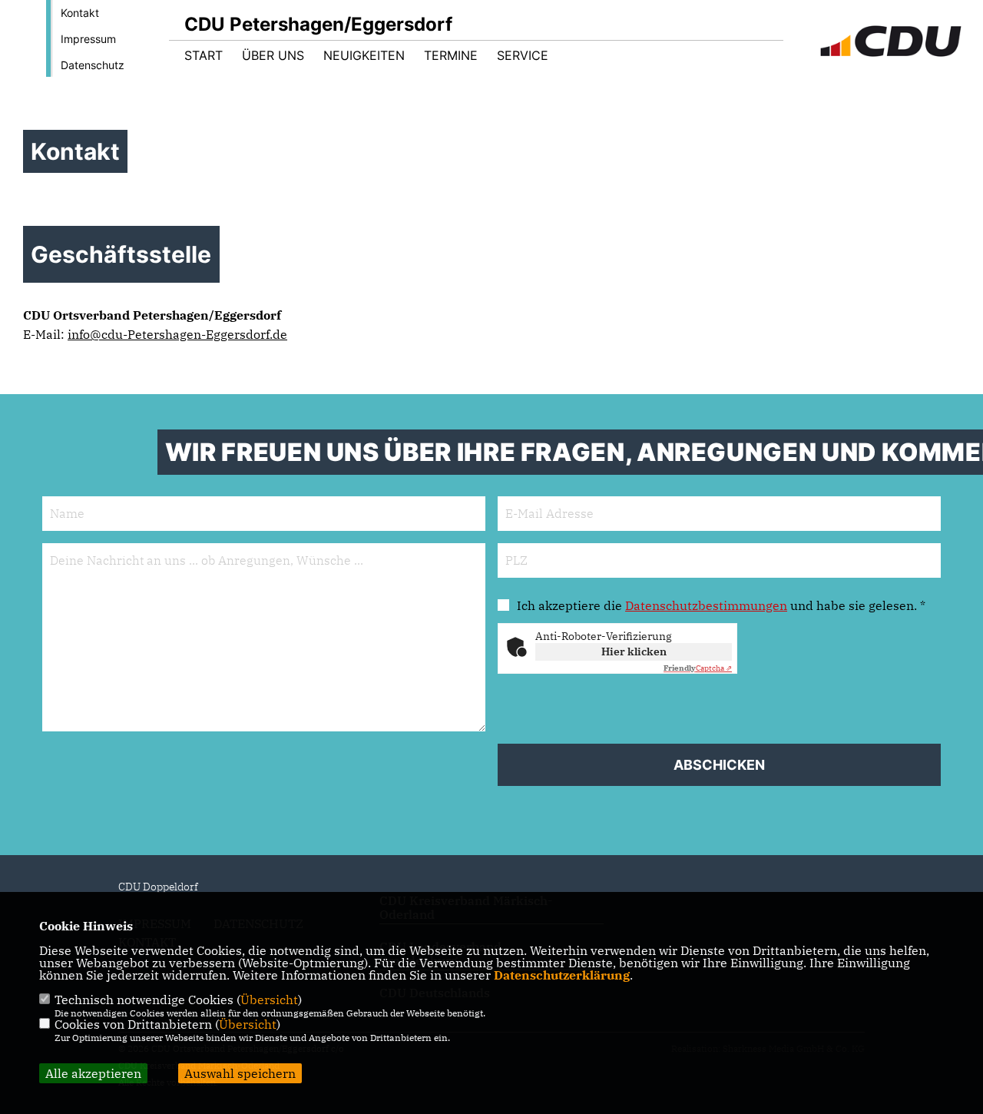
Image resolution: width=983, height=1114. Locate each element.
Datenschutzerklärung (562, 975)
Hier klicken (634, 651)
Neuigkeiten (364, 55)
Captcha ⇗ (698, 668)
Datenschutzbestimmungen (706, 605)
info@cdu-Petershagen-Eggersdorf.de (177, 334)
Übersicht (269, 999)
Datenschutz (92, 64)
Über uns (273, 55)
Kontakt (80, 12)
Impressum (88, 38)
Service (522, 55)
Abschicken (719, 765)
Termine (451, 55)
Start (203, 55)
